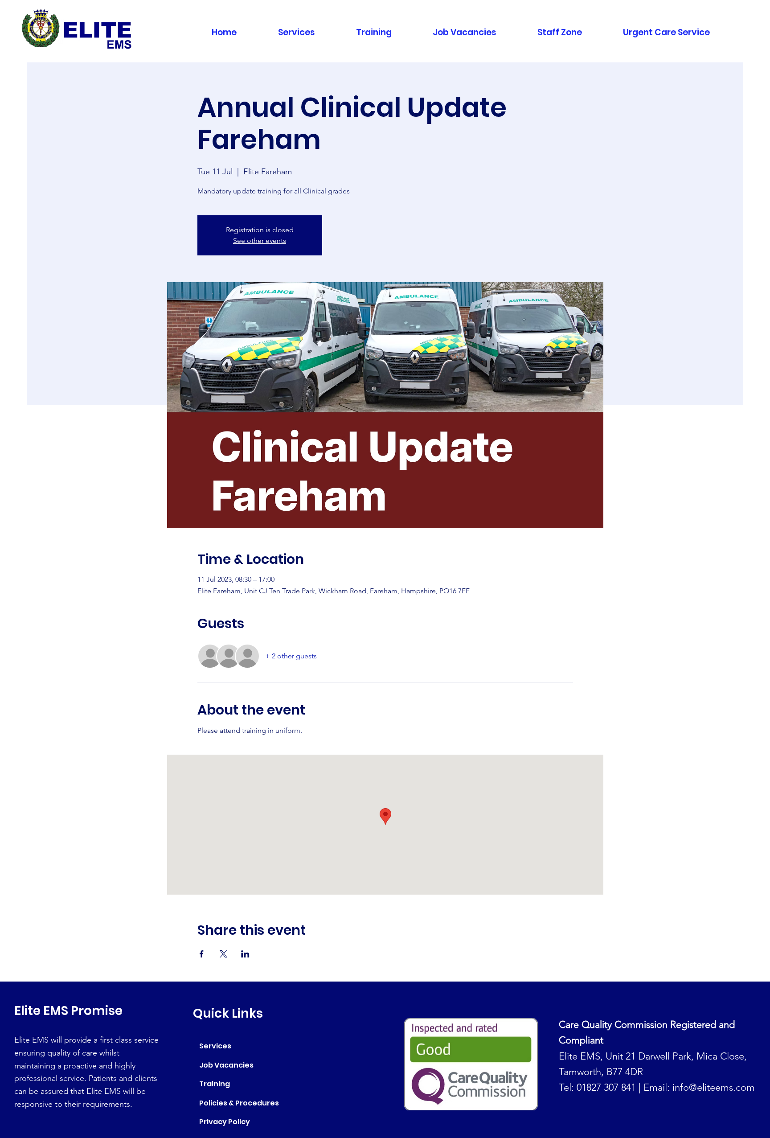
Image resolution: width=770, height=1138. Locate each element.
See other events (259, 240)
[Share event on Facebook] (201, 953)
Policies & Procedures (239, 1103)
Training (214, 1084)
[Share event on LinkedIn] (245, 953)
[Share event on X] (223, 953)
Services (215, 1046)
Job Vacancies (226, 1065)
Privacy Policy (224, 1122)
